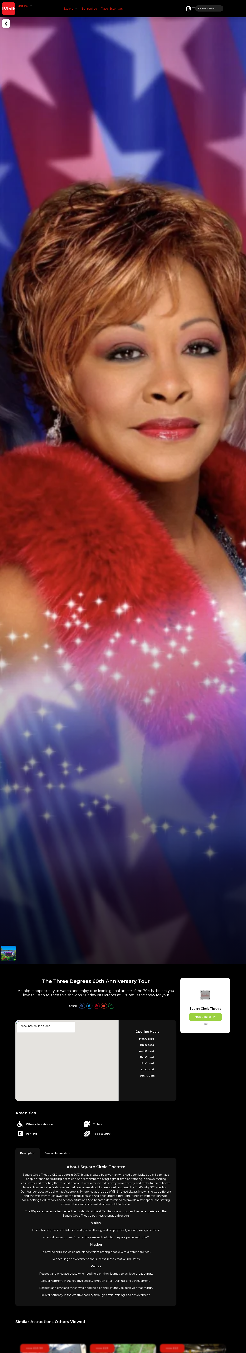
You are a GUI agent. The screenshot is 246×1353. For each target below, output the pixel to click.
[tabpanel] (95, 1232)
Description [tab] (27, 1153)
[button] (25, 6)
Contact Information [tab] (57, 1153)
